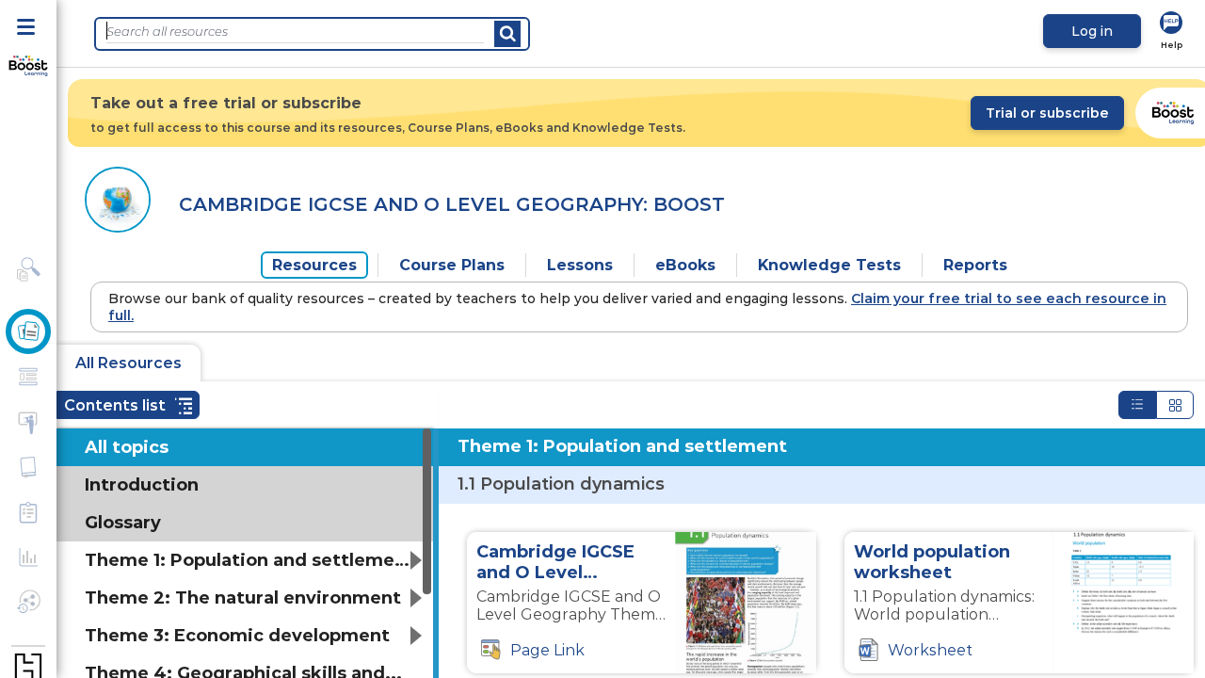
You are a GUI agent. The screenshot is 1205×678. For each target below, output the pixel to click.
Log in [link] (1092, 31)
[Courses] (28, 331)
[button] (128, 405)
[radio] (1137, 405)
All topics (127, 447)
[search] (507, 34)
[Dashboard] (28, 66)
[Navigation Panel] (28, 25)
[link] (1171, 31)
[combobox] (295, 31)
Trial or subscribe (1047, 113)
